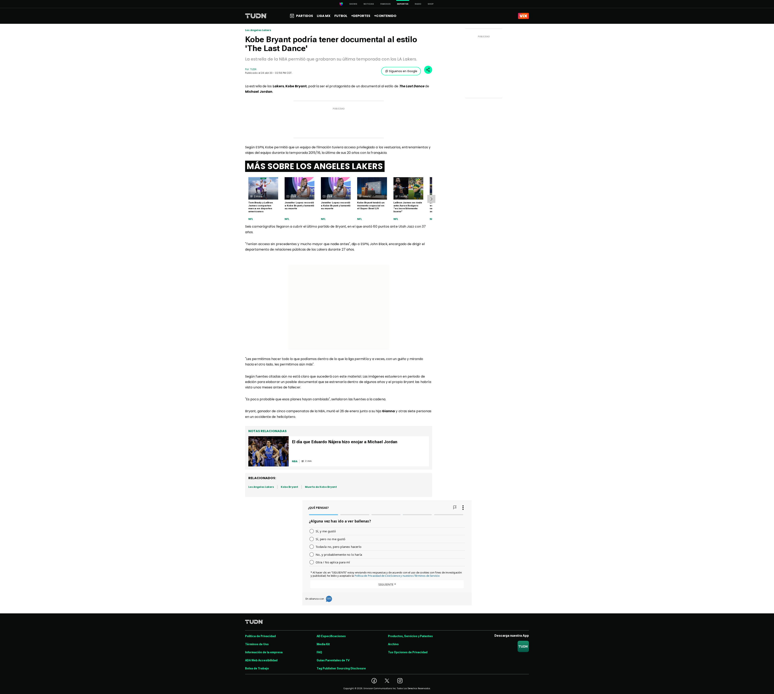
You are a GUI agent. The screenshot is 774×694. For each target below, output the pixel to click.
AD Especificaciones (331, 636)
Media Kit (323, 644)
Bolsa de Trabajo (257, 668)
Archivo (393, 644)
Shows (353, 4)
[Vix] (523, 16)
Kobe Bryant (289, 487)
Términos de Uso (257, 644)
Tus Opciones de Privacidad (408, 652)
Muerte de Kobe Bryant (321, 487)
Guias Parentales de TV (333, 660)
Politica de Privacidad (260, 636)
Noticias (369, 4)
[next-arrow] (431, 199)
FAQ (319, 652)
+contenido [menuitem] (385, 16)
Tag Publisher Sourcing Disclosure (341, 668)
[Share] (428, 70)
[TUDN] (256, 16)
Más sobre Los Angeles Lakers (315, 166)
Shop (431, 4)
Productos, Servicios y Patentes (410, 636)
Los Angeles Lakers (258, 30)
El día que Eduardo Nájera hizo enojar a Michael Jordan (344, 441)
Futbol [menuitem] (340, 16)
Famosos (385, 4)
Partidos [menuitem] (304, 16)
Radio (418, 4)
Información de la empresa (264, 652)
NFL (250, 219)
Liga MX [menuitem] (323, 16)
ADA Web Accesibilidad (261, 660)
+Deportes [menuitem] (360, 16)
